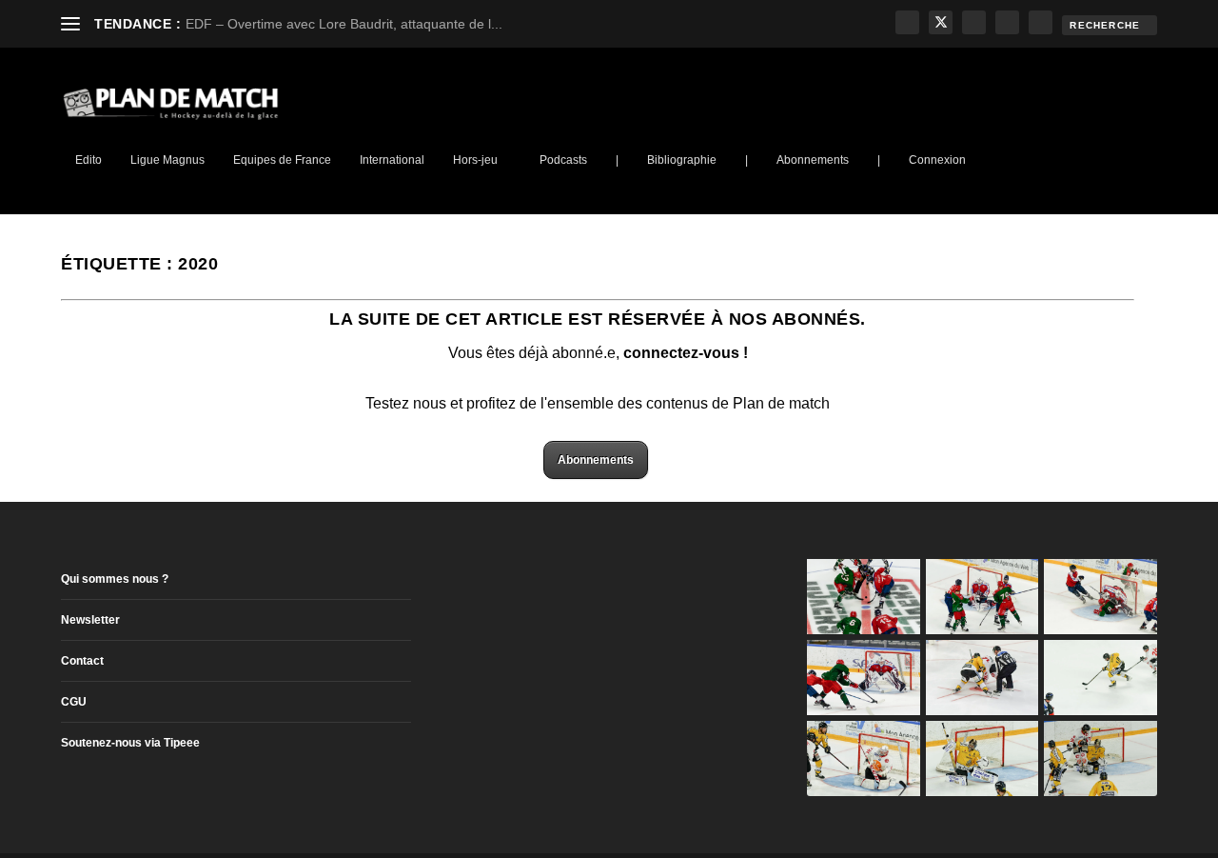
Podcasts (563, 160)
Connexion (937, 160)
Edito (88, 160)
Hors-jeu (475, 160)
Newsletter (90, 620)
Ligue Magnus (167, 160)
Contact (82, 661)
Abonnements (812, 160)
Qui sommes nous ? (114, 579)
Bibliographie (682, 160)
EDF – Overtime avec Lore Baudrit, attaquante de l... (344, 23)
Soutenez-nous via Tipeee (130, 742)
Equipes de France (282, 160)
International (392, 160)
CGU (74, 701)
